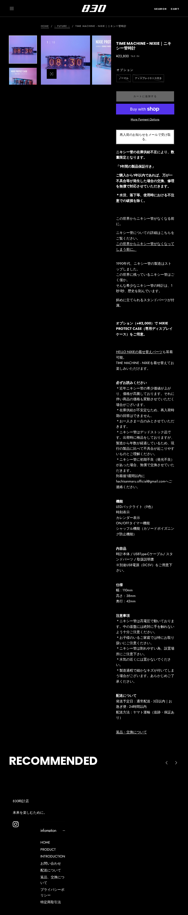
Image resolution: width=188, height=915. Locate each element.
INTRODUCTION (52, 856)
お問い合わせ (50, 863)
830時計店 (21, 801)
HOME (45, 842)
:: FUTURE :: (62, 26)
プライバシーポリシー (52, 892)
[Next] (176, 763)
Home (45, 26)
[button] (12, 8)
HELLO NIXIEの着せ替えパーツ (139, 351)
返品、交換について (52, 880)
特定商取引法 (50, 902)
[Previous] (166, 763)
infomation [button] (48, 830)
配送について (50, 870)
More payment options (145, 119)
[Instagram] (16, 824)
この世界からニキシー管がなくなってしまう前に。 (145, 246)
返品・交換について (131, 732)
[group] (65, 60)
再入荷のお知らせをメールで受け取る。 (145, 137)
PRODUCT (48, 849)
